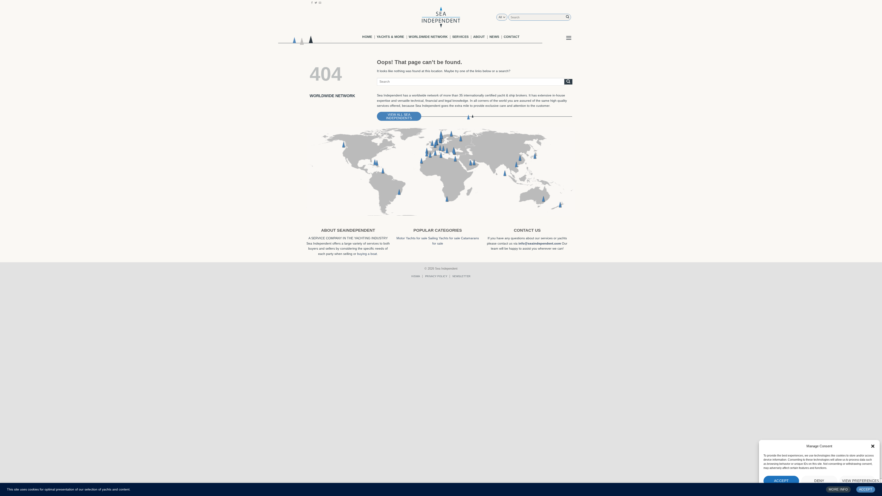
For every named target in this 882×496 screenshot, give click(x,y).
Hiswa (415, 276)
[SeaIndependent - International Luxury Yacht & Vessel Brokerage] (441, 17)
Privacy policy (436, 276)
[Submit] (567, 17)
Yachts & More (390, 37)
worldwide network (428, 37)
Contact (512, 37)
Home (367, 37)
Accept (781, 481)
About (479, 37)
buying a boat (367, 254)
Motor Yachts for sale (411, 238)
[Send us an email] (320, 2)
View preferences (858, 481)
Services (460, 37)
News (494, 37)
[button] (873, 446)
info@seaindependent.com (539, 243)
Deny (819, 481)
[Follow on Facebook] (312, 2)
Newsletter (461, 276)
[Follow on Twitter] (316, 2)
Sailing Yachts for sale (444, 238)
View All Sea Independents (399, 116)
